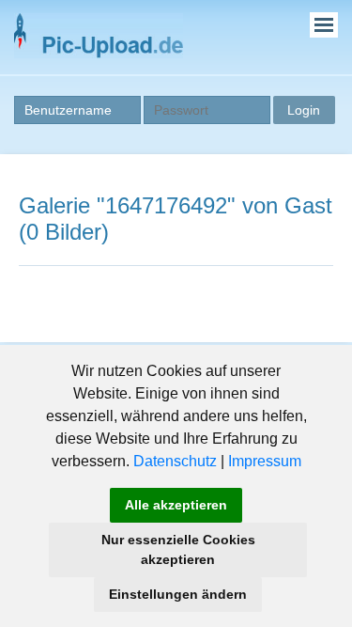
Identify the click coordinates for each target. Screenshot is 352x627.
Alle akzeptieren (176, 504)
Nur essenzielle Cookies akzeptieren (178, 549)
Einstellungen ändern (178, 594)
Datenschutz (175, 461)
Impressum (264, 461)
